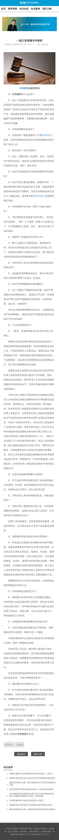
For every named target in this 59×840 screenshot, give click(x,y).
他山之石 (45, 44)
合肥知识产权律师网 (29, 3)
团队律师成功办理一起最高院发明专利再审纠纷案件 (32, 809)
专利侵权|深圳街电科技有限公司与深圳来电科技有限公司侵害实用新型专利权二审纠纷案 (31, 794)
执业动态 (24, 8)
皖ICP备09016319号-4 (40, 834)
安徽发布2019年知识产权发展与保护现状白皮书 (30, 805)
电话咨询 (21, 754)
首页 (3, 8)
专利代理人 (47, 135)
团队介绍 (38, 754)
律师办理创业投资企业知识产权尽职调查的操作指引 (32, 778)
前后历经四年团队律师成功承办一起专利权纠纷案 (31, 789)
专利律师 (23, 88)
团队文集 (47, 8)
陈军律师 (12, 8)
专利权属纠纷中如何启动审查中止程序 (26, 800)
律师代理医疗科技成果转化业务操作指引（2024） (31, 773)
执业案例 (35, 8)
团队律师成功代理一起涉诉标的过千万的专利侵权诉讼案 (32, 783)
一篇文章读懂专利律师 (29, 40)
